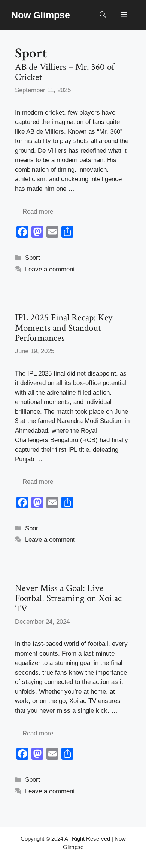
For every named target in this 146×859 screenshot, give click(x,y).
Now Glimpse (40, 15)
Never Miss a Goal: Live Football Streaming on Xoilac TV (68, 598)
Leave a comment (50, 269)
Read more (37, 211)
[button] (102, 15)
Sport (32, 257)
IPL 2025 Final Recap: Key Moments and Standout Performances (63, 327)
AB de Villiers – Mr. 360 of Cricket (64, 72)
